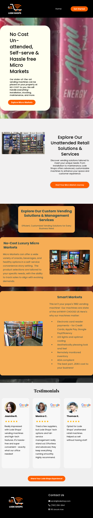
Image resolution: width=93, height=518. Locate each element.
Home (58, 8)
